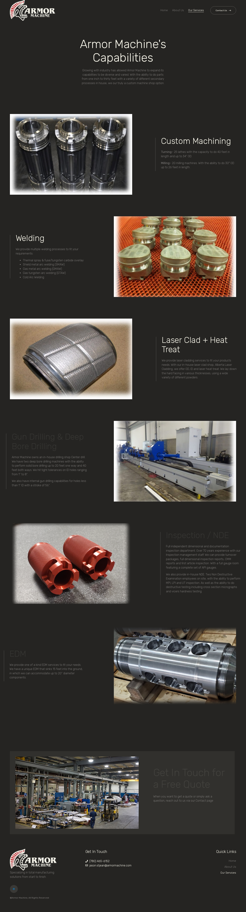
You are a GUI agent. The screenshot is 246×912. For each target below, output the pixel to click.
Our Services (196, 10)
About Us (178, 10)
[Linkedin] (14, 889)
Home (164, 10)
